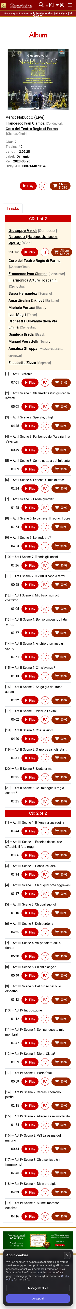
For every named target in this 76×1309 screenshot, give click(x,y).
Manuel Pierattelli (23, 341)
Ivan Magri (17, 315)
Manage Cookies (38, 1288)
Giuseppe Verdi (23, 230)
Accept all (38, 1298)
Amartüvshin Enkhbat (26, 300)
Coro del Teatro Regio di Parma (32, 129)
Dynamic (23, 156)
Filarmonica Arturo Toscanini (33, 280)
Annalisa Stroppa (23, 348)
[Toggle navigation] (70, 5)
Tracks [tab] (12, 208)
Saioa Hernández (23, 293)
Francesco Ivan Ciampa (25, 123)
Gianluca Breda (21, 334)
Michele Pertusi (22, 307)
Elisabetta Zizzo (22, 363)
